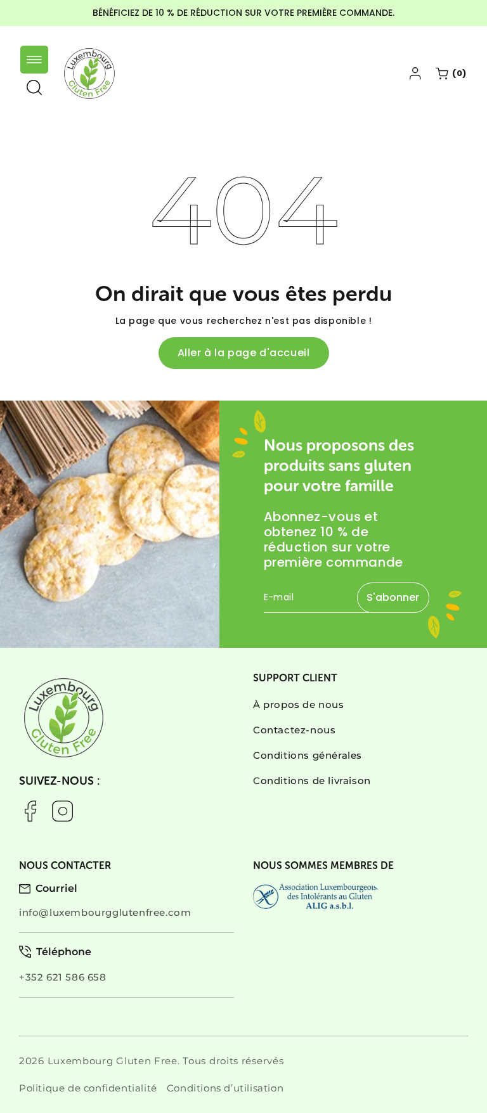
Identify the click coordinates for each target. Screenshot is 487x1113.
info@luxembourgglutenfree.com (105, 912)
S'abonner (393, 597)
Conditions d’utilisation (225, 1088)
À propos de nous (298, 704)
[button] (34, 60)
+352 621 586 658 (63, 977)
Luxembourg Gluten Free (113, 1061)
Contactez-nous (294, 730)
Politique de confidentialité (88, 1088)
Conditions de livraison (312, 781)
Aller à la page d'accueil (244, 352)
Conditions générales (307, 755)
